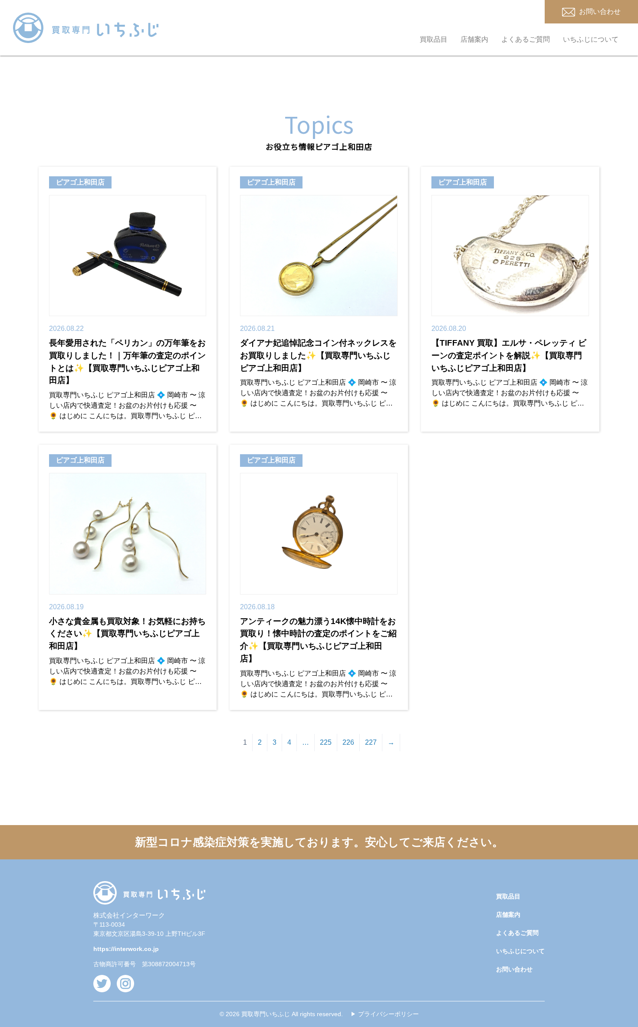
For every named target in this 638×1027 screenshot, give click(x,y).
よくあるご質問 (525, 39)
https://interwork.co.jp (126, 948)
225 (326, 742)
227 (371, 742)
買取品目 (433, 39)
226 (348, 742)
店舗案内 (474, 39)
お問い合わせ (514, 969)
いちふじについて (590, 39)
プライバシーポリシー (388, 1013)
